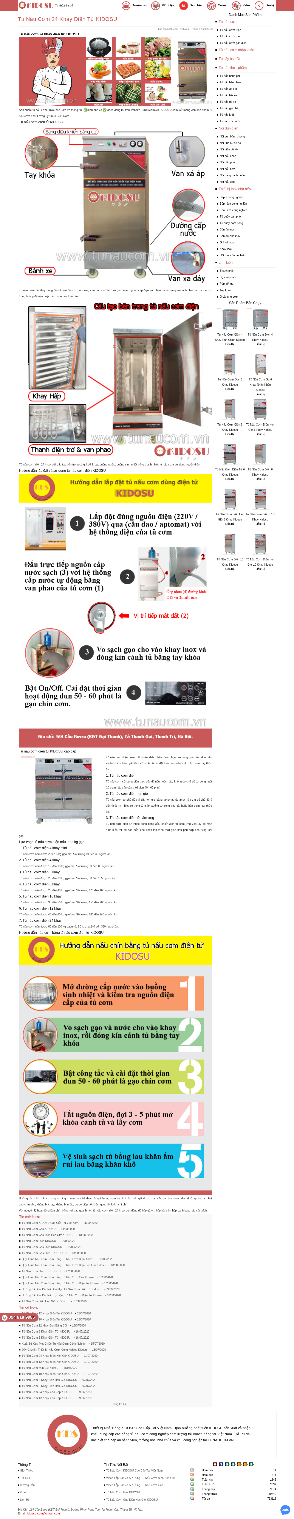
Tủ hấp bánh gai (230, 75)
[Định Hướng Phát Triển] (67, 1456)
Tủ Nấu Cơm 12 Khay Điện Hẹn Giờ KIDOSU (50, 1361)
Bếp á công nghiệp (231, 197)
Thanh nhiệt (227, 270)
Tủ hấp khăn (227, 114)
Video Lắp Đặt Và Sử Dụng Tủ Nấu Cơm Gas (134, 1485)
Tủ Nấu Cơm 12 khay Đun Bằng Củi (44, 1325)
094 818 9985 (22, 1317)
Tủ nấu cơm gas (230, 36)
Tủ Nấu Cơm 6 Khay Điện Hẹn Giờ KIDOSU (49, 1386)
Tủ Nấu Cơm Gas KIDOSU (39, 1228)
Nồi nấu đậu (227, 181)
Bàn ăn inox (227, 229)
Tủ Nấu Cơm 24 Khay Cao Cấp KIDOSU (47, 1392)
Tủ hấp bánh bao (230, 82)
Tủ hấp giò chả (229, 108)
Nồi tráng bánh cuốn (232, 175)
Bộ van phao (227, 277)
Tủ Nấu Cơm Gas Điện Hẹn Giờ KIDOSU (47, 1235)
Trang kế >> (119, 1404)
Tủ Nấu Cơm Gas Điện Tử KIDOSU (44, 1253)
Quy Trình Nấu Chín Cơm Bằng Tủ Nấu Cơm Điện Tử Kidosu (60, 1283)
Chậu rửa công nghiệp (233, 210)
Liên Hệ (230, 344)
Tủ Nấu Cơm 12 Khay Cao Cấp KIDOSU (47, 1398)
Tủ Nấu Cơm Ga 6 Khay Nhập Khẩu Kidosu (260, 384)
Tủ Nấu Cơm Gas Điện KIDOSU (42, 1247)
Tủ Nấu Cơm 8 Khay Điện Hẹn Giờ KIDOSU (49, 1380)
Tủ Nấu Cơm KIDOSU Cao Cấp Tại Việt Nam (50, 1222)
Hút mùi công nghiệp (232, 255)
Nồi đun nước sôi (230, 143)
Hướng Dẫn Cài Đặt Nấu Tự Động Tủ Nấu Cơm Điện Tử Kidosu (62, 1295)
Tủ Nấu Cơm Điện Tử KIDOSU (41, 1271)
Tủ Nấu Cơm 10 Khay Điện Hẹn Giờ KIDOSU (50, 1373)
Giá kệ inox (227, 242)
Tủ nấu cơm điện (230, 30)
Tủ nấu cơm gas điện (233, 42)
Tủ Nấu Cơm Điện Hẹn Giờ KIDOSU (44, 1301)
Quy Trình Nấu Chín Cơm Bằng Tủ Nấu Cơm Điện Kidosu (58, 1259)
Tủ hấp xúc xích (230, 121)
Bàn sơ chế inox (230, 236)
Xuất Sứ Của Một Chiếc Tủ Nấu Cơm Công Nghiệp (53, 1343)
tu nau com (74, 1198)
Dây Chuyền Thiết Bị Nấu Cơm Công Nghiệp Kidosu (54, 1349)
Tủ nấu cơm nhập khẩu (236, 50)
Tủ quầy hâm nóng (231, 223)
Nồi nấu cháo (228, 156)
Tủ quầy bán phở (230, 216)
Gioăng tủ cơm (229, 296)
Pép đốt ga (226, 283)
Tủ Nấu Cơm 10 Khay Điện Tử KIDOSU (47, 1319)
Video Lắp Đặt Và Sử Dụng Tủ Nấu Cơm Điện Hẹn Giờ (140, 1478)
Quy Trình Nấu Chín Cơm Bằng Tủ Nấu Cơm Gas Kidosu (58, 1277)
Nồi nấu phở (227, 162)
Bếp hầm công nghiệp (233, 203)
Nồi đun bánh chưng (232, 136)
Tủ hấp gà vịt (228, 101)
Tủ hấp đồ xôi (228, 88)
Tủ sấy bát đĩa (229, 59)
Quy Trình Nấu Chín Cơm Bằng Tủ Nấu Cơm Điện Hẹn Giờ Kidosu (63, 1265)
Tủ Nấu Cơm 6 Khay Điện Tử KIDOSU (46, 1337)
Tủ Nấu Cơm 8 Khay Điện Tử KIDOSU (46, 1331)
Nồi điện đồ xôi (229, 149)
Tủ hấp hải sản (229, 95)
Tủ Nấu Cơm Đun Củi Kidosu (40, 1367)
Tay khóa (225, 290)
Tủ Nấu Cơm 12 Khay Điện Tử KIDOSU (47, 1313)
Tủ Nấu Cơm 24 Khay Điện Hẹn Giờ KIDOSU (50, 1355)
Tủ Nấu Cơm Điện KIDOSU (39, 1241)
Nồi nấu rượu (228, 168)
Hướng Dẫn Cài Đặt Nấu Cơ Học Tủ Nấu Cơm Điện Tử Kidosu (61, 1289)
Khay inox (226, 249)
